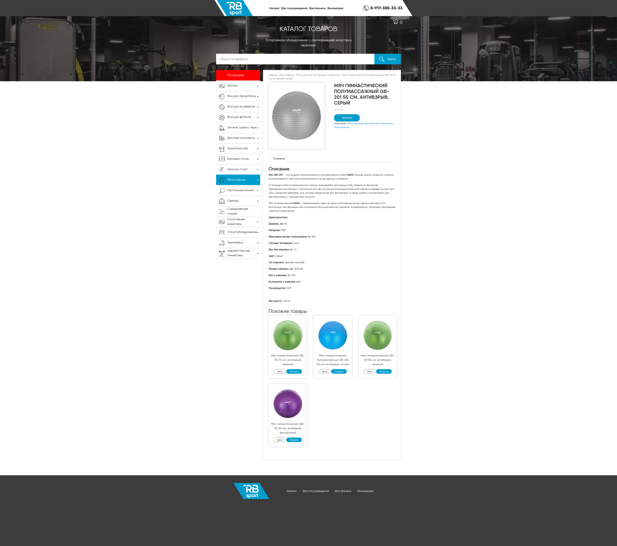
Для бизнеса (317, 8)
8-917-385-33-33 (386, 7)
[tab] (278, 158)
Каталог (274, 8)
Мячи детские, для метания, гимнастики (318, 75)
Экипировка (335, 8)
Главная (273, 75)
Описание (279, 158)
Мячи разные (286, 75)
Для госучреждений (294, 8)
